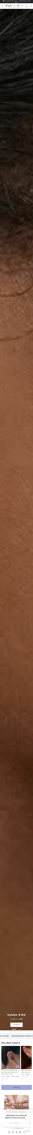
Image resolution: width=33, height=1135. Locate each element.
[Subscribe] (29, 1123)
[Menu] (2, 6)
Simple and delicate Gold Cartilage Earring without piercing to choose (9, 1072)
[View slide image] (16, 519)
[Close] (30, 1112)
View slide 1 (14, 1028)
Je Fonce (16, 1024)
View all (16, 1087)
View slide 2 (19, 1028)
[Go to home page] (12, 6)
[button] (22, 6)
